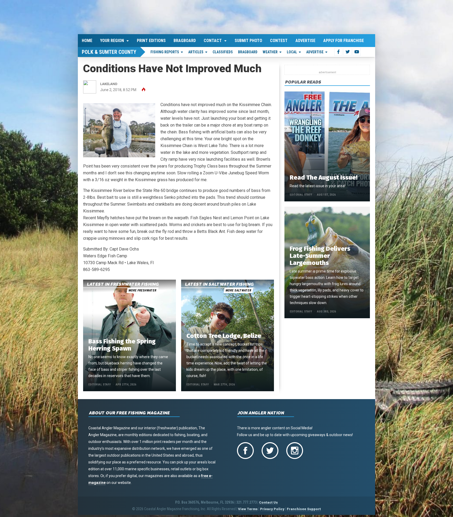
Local (292, 51)
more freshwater (142, 289)
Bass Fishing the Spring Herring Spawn (122, 344)
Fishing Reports (164, 51)
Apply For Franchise (343, 39)
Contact (213, 39)
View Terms (248, 508)
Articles (195, 51)
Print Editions (151, 39)
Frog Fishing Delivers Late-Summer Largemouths (320, 254)
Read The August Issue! (323, 176)
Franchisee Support (304, 508)
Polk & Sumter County (109, 51)
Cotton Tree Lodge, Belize (223, 335)
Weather (270, 51)
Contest (279, 39)
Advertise (305, 39)
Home (87, 39)
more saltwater (238, 289)
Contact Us (268, 502)
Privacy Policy (272, 508)
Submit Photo (248, 39)
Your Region (112, 39)
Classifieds (223, 51)
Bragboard (185, 39)
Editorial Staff (99, 383)
